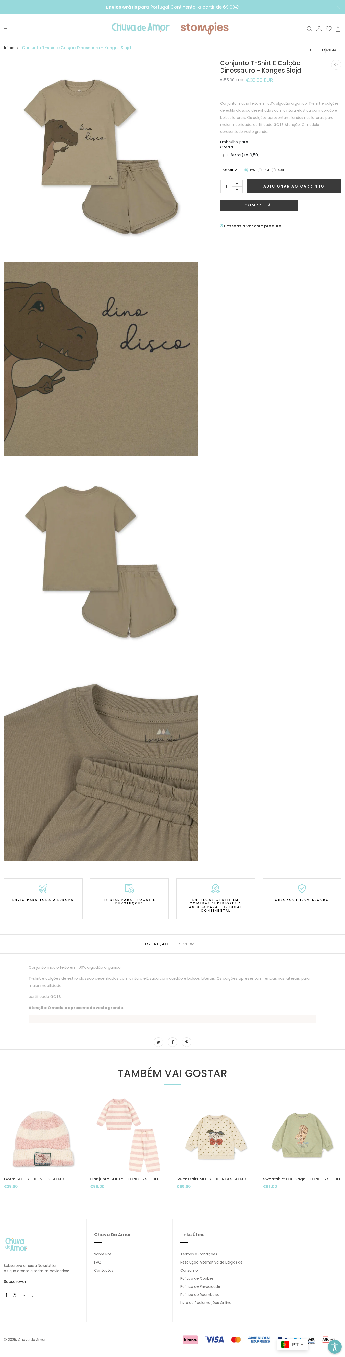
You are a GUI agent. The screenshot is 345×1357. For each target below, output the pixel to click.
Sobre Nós (103, 1254)
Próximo (329, 50)
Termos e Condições (198, 1254)
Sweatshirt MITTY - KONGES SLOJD (211, 1179)
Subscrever (15, 1281)
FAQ (97, 1262)
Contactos (103, 1270)
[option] (43, 1153)
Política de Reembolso (199, 1294)
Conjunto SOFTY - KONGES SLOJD (124, 1179)
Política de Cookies (197, 1278)
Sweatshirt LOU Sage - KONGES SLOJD (301, 1179)
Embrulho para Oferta (234, 144)
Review (186, 944)
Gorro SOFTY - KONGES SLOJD (34, 1179)
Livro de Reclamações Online (205, 1302)
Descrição (155, 944)
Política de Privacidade (200, 1286)
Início (9, 48)
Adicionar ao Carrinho (294, 186)
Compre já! (258, 205)
